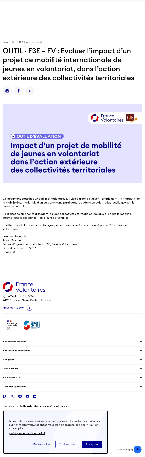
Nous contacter (14, 307)
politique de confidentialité (27, 433)
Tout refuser (67, 444)
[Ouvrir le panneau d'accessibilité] (137, 449)
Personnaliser (42, 444)
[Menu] (140, 14)
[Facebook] (18, 90)
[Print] (7, 90)
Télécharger (130, 5)
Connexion (134, 14)
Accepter (92, 444)
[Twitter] (29, 90)
